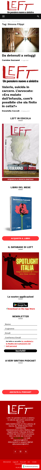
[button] (3, 16)
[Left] (20, 7)
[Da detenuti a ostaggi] (20, 40)
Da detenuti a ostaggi (18, 55)
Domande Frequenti (20, 464)
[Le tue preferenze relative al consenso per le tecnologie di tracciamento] (30, 466)
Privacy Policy (20, 448)
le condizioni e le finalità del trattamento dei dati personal (19, 343)
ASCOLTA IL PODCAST (20, 392)
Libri (29, 462)
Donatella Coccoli (10, 111)
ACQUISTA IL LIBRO (20, 238)
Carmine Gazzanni (11, 60)
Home (3, 21)
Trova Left (23, 462)
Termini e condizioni (20, 446)
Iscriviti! (21, 350)
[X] (26, 452)
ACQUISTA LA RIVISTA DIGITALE (20, 179)
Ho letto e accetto (19, 343)
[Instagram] (20, 452)
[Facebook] (15, 452)
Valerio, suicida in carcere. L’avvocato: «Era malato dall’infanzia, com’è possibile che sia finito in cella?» (19, 96)
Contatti (34, 462)
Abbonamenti (7, 462)
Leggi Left (15, 462)
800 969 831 (18, 438)
